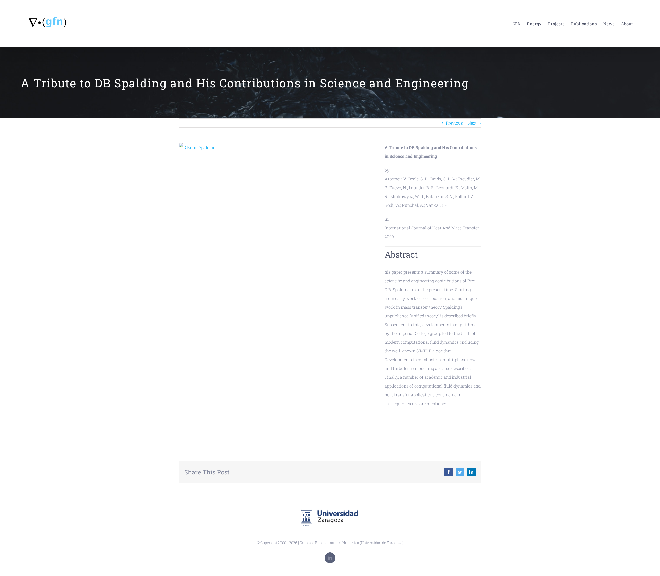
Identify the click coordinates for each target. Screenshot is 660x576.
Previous (454, 123)
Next (472, 123)
